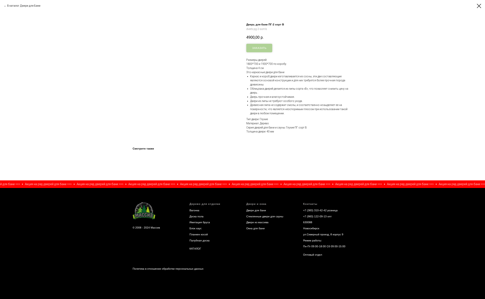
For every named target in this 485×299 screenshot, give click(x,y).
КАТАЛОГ (195, 248)
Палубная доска (199, 240)
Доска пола (196, 216)
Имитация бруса (199, 222)
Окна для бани (255, 228)
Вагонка (194, 210)
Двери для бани (256, 210)
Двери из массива (257, 222)
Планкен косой (198, 234)
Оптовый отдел (312, 254)
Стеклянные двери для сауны (264, 216)
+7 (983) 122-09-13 (315, 216)
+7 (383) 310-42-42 (315, 210)
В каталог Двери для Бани (23, 5)
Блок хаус (195, 228)
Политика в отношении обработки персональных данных (168, 268)
